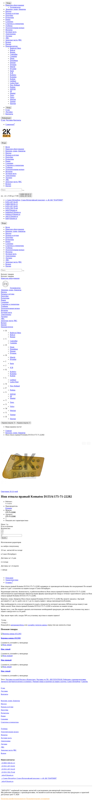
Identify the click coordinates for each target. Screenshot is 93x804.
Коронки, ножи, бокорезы (15, 9)
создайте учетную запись (37, 625)
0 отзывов (8, 503)
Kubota (12, 79)
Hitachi (12, 67)
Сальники (9, 22)
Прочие (13, 103)
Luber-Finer (14, 83)
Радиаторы (9, 17)
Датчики (8, 36)
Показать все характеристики (16, 520)
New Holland (15, 85)
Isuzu (12, 71)
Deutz (12, 58)
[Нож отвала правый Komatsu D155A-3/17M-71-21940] (88, 443)
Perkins (12, 87)
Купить (4, 538)
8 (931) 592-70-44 (8, 772)
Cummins (13, 56)
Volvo (12, 97)
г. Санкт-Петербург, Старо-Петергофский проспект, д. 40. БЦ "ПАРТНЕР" (29, 778)
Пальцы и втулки (12, 13)
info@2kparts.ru (7, 781)
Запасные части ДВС (13, 40)
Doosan (13, 63)
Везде (7, 147)
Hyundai (13, 69)
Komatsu (13, 77)
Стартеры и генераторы (14, 24)
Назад (8, 3)
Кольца (8, 42)
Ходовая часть (10, 32)
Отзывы (9, 582)
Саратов (84, 681)
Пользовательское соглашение (38, 799)
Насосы (8, 11)
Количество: (5, 528)
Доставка (9, 112)
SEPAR (13, 89)
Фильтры (8, 30)
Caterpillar (13, 54)
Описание (9, 578)
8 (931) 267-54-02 (8, 766)
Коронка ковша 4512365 (11, 638)
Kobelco (13, 75)
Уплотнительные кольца (14, 28)
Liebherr (13, 81)
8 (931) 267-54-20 (8, 769)
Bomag (12, 52)
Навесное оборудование (14, 5)
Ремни (7, 19)
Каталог (7, 276)
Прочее (8, 44)
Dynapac (13, 65)
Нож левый (5, 649)
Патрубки (9, 15)
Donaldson (14, 60)
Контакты (9, 114)
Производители (11, 46)
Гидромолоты (15, 7)
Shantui (12, 93)
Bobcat (12, 50)
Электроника (10, 34)
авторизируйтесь (17, 625)
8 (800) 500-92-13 (8, 763)
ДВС (7, 38)
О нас (7, 110)
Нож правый (6, 660)
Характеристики (11, 580)
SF (11, 91)
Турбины (8, 26)
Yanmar (13, 101)
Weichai (13, 99)
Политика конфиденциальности (13, 799)
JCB (11, 73)
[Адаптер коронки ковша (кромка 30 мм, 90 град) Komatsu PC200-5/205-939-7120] (84, 443)
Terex (12, 95)
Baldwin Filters (15, 48)
